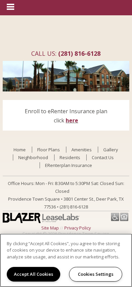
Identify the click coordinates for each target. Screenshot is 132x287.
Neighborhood (33, 157)
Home (20, 150)
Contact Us (103, 157)
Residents (70, 157)
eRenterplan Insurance (68, 165)
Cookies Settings (95, 274)
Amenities (81, 150)
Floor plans (48, 150)
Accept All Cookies (33, 274)
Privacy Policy (77, 228)
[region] (66, 260)
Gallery (110, 150)
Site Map (50, 228)
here (72, 120)
